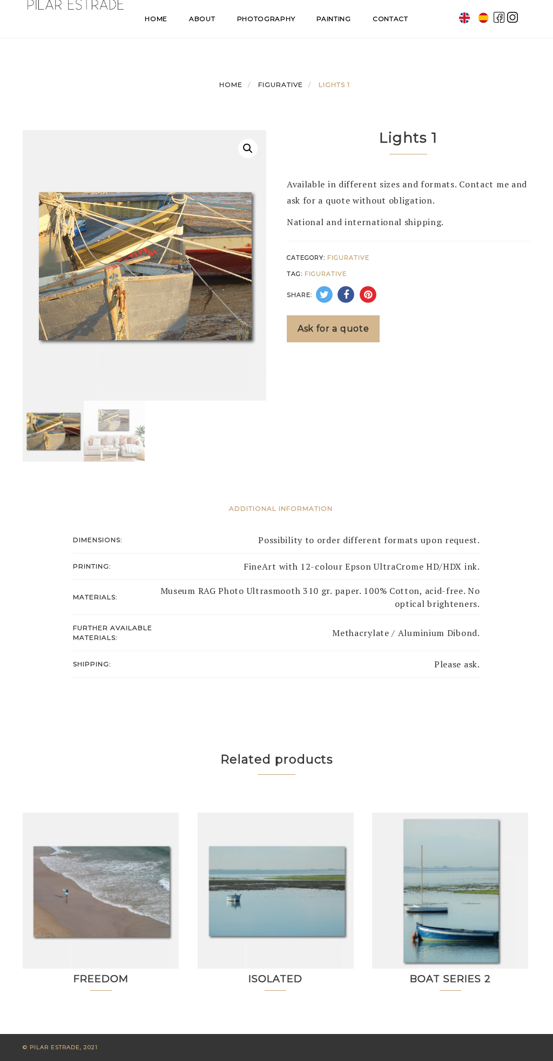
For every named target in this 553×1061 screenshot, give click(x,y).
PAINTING (333, 19)
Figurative (280, 84)
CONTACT (390, 19)
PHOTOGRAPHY (266, 19)
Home (230, 84)
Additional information (281, 508)
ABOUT (202, 19)
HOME (156, 19)
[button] (248, 148)
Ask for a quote (333, 328)
